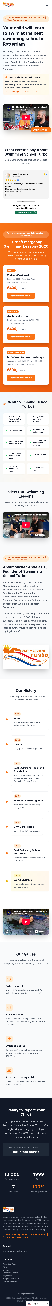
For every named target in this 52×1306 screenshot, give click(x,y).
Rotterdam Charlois (10, 1273)
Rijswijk (6, 1267)
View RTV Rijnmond (15, 91)
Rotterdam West (9, 1264)
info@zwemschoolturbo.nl (26, 1151)
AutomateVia (30, 1301)
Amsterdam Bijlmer (10, 1281)
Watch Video (32, 91)
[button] (37, 1304)
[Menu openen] (46, 4)
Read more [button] (9, 195)
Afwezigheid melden (26, 1294)
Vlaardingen (8, 1270)
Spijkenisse (7, 1276)
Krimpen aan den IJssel (12, 1279)
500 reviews (30, 208)
